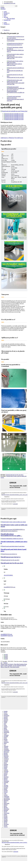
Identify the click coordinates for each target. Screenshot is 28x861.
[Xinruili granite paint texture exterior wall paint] (13, 546)
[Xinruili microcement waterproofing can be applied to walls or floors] (14, 531)
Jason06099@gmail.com (7, 635)
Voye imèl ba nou (18, 137)
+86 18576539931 (8, 575)
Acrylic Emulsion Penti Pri (19, 665)
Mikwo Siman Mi (5, 667)
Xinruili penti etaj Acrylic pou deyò (15, 77)
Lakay (5, 11)
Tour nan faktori (11, 18)
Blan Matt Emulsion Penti (20, 664)
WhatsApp (11, 137)
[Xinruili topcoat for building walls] (9, 554)
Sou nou (6, 17)
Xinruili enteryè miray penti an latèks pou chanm (14, 64)
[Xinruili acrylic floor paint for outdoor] (10, 560)
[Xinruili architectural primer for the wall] (12, 538)
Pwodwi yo (6, 13)
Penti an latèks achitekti (6, 665)
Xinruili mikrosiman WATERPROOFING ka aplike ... (11, 534)
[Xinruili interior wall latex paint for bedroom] (13, 522)
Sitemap (5, 662)
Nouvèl (5, 14)
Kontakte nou (7, 20)
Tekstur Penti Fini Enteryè (7, 664)
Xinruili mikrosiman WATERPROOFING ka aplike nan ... (15, 92)
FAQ (5, 15)
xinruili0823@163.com (9, 3)
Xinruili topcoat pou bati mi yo (14, 44)
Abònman (3, 652)
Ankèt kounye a (4, 137)
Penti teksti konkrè (14, 667)
